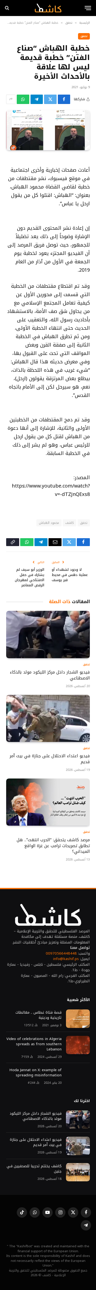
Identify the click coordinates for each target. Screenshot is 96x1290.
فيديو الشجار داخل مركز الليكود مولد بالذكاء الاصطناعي (50, 675)
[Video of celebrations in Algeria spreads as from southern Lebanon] (78, 1045)
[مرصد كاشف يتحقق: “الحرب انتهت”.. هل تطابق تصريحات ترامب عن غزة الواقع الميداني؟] (48, 802)
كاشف (69, 523)
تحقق (83, 36)
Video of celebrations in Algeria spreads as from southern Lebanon (34, 1044)
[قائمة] (88, 8)
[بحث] (7, 8)
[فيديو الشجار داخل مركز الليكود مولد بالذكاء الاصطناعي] (48, 634)
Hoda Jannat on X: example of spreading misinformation (35, 1072)
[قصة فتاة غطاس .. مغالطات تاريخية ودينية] (78, 1018)
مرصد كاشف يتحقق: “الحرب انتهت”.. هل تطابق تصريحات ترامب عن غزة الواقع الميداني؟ (53, 846)
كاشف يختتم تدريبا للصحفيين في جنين (34, 1169)
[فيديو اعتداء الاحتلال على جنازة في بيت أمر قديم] (48, 718)
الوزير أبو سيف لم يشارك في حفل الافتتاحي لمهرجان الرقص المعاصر (29, 577)
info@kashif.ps (66, 958)
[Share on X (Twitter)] (50, 99)
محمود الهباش (49, 523)
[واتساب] (23, 99)
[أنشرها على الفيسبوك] (64, 99)
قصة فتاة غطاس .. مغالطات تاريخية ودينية (39, 1015)
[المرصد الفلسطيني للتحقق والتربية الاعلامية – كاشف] (48, 7)
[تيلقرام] (37, 99)
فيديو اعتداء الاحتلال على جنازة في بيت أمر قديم (50, 759)
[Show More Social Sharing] (11, 99)
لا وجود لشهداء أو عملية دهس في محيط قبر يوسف (70, 574)
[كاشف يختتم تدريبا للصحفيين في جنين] (78, 1172)
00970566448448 (61, 953)
